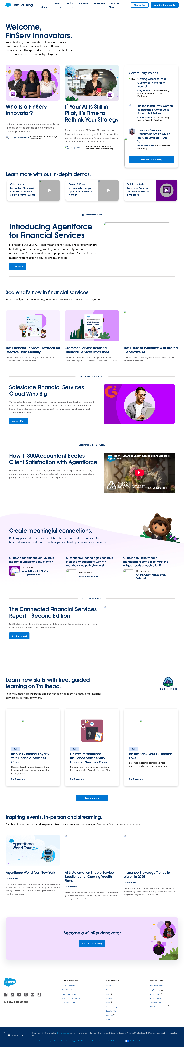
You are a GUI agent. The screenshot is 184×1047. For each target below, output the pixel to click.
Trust (108, 1002)
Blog (108, 994)
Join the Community (151, 159)
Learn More (17, 266)
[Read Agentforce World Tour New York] (33, 850)
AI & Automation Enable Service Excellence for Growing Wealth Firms (89, 876)
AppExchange (155, 990)
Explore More (19, 421)
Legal (108, 1019)
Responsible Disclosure (80, 1041)
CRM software (155, 998)
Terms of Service (45, 1041)
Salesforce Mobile (157, 985)
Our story (109, 985)
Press (108, 990)
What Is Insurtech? (88, 576)
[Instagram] (26, 996)
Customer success (68, 1002)
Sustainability (111, 1011)
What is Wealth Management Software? (151, 577)
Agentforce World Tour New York (30, 872)
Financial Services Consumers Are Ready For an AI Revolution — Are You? (154, 135)
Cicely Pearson (144, 117)
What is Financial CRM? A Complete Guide (35, 573)
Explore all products (69, 994)
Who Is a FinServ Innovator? (26, 110)
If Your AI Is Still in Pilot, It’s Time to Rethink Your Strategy (92, 113)
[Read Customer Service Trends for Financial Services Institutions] (92, 325)
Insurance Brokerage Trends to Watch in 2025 (147, 874)
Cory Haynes (143, 90)
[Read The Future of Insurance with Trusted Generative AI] (151, 325)
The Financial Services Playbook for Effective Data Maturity (33, 350)
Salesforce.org (111, 1007)
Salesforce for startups (158, 1007)
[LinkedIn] (19, 996)
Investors (109, 1015)
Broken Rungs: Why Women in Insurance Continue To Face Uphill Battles (155, 109)
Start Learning (18, 778)
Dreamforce (154, 994)
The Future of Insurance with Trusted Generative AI (151, 350)
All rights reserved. (63, 1033)
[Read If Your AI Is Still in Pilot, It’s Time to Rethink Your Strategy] (92, 83)
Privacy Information (61, 1041)
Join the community (92, 943)
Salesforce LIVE (156, 1002)
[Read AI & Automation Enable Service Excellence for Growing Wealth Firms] (92, 850)
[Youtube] (33, 996)
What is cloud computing (71, 998)
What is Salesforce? (69, 985)
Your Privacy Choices (137, 1041)
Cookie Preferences (114, 1041)
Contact (101, 1041)
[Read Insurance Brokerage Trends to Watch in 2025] (151, 850)
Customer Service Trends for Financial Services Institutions (87, 350)
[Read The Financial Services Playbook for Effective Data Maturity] (33, 325)
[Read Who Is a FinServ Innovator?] (33, 83)
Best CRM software (69, 990)
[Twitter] (12, 996)
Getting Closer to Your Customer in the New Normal (151, 82)
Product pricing (67, 1007)
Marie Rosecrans (145, 145)
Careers (109, 998)
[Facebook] (6, 996)
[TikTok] (39, 996)
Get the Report (19, 635)
